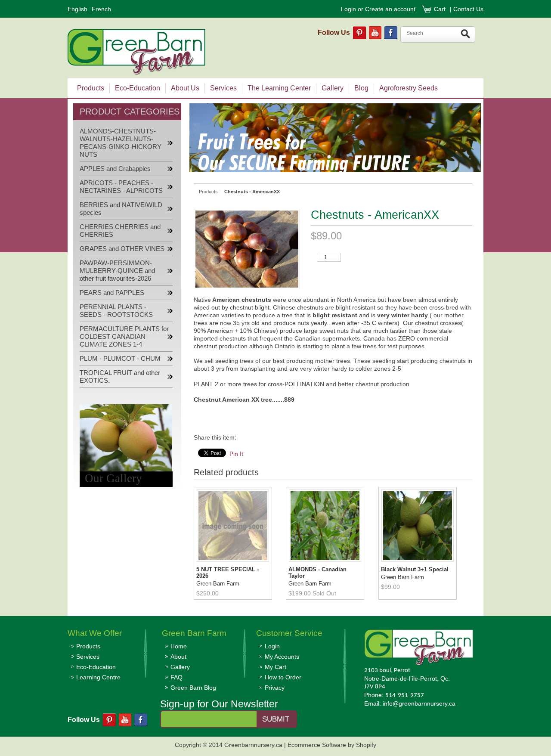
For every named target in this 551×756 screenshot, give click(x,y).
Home (178, 646)
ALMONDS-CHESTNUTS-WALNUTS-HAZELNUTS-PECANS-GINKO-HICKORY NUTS (120, 143)
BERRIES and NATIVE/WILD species (121, 208)
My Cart (275, 666)
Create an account (390, 9)
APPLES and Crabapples (115, 168)
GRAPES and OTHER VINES (122, 248)
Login (348, 9)
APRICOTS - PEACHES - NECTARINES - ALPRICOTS (121, 187)
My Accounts (282, 656)
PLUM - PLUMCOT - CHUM (120, 358)
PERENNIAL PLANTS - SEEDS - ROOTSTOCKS (116, 311)
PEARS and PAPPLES (112, 292)
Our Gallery (113, 478)
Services (87, 656)
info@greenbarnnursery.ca (419, 703)
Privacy (275, 687)
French (101, 9)
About (178, 656)
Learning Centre (98, 677)
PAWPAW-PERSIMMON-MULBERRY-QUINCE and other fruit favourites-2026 (117, 271)
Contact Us (468, 9)
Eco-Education (96, 666)
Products (88, 646)
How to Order (283, 677)
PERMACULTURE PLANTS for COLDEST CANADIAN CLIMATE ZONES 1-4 (124, 336)
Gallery (180, 666)
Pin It (236, 453)
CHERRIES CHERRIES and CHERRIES (120, 230)
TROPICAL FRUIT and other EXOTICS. (120, 376)
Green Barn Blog (193, 687)
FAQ (176, 677)
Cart (440, 9)
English (77, 9)
